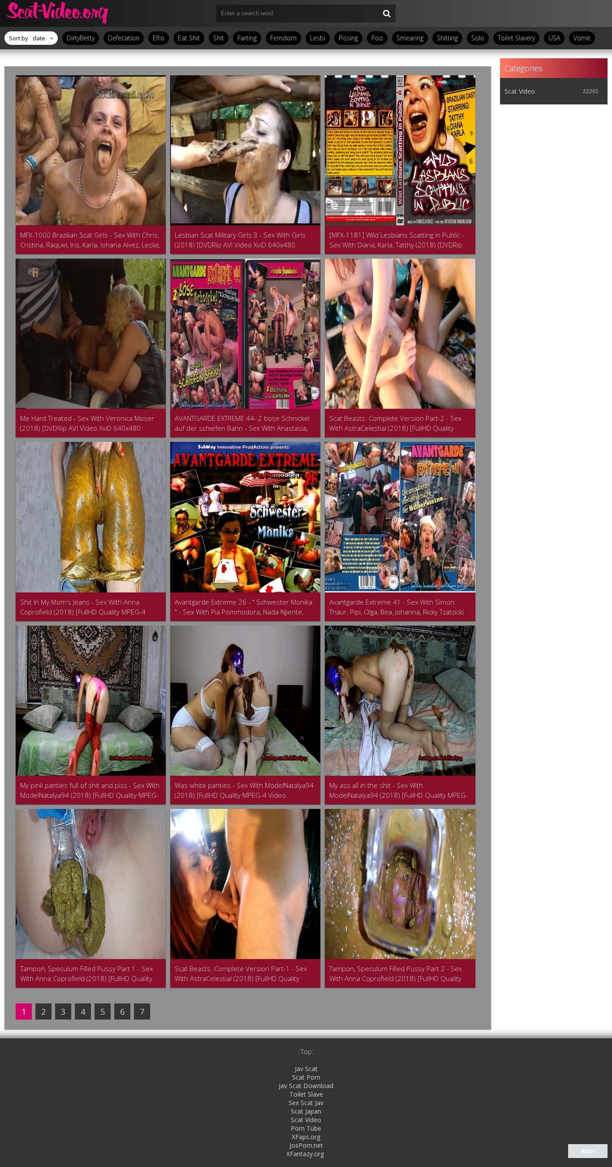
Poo (377, 38)
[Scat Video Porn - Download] (58, 13)
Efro (158, 38)
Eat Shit (189, 38)
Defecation (123, 38)
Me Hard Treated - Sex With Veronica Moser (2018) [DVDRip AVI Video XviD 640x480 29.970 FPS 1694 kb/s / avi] (87, 423)
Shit (218, 38)
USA (554, 38)
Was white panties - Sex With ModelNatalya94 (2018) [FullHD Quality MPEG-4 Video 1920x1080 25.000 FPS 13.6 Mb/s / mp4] (244, 790)
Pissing (348, 38)
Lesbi (317, 38)
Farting (247, 38)
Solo (477, 38)
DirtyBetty (81, 38)
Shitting (447, 38)
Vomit (581, 38)
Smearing (410, 38)
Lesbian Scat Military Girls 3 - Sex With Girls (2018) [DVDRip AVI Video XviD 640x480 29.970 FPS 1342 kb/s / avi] (240, 240)
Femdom (283, 38)
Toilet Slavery (516, 38)
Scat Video (519, 91)
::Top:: (306, 1051)
